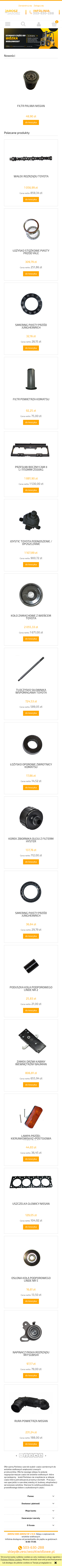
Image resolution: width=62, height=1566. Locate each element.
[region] (31, 38)
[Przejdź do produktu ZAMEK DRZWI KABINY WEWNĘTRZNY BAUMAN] (31, 1041)
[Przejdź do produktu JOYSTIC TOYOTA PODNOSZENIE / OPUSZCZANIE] (31, 521)
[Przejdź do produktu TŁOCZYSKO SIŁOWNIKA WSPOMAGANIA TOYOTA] (31, 669)
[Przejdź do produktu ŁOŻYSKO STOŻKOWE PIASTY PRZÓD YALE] (31, 230)
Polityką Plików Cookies (11, 1559)
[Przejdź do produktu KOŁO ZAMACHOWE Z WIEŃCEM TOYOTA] (31, 595)
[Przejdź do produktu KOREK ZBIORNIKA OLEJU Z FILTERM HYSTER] (31, 818)
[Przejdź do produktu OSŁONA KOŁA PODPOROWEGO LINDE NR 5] (31, 1257)
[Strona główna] (31, 11)
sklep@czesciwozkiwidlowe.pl (31, 1551)
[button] (8, 24)
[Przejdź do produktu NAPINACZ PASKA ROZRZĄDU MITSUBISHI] (31, 1332)
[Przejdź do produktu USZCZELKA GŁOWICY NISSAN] (31, 1186)
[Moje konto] (39, 24)
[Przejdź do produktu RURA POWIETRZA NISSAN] (31, 1403)
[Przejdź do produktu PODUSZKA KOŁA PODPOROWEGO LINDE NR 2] (31, 966)
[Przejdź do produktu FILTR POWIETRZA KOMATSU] (31, 378)
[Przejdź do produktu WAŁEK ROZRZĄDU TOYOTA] (31, 158)
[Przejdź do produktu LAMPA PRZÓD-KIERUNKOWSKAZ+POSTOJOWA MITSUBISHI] (31, 1115)
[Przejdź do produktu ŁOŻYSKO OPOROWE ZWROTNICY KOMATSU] (31, 743)
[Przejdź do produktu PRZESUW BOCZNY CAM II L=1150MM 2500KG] (31, 449)
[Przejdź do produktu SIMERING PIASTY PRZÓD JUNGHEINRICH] (31, 304)
